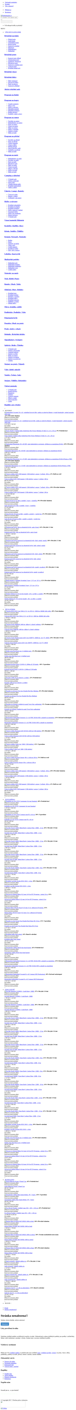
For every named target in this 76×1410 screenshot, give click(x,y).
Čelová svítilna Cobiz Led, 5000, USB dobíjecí (18, 749)
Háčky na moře (12, 170)
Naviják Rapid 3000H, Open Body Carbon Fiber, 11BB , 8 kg (22, 1076)
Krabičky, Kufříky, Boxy (13, 226)
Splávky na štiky (13, 354)
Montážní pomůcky (14, 110)
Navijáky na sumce (13, 121)
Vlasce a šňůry (12, 145)
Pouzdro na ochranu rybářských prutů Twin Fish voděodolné (22, 709)
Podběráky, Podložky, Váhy (15, 312)
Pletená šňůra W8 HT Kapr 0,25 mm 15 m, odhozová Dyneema (23, 912)
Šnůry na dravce (13, 84)
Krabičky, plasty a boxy (15, 114)
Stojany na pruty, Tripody (14, 364)
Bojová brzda (12, 44)
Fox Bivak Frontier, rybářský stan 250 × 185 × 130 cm (20, 1213)
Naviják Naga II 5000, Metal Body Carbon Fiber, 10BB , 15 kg (23, 859)
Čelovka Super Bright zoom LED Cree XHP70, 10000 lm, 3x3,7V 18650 (26, 643)
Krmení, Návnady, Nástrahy (15, 237)
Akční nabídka (8, 1375)
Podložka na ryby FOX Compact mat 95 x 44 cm (18, 819)
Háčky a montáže (13, 129)
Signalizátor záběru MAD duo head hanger (17, 952)
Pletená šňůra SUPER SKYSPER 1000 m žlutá (18, 1253)
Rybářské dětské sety (14, 68)
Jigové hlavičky (12, 399)
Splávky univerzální (14, 350)
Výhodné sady (12, 179)
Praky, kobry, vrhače (12, 329)
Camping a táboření (12, 176)
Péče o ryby (11, 105)
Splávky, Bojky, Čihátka (13, 345)
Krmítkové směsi (13, 248)
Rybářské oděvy (13, 298)
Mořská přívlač (12, 146)
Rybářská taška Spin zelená (12, 939)
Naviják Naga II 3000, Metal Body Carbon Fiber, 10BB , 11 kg (23, 833)
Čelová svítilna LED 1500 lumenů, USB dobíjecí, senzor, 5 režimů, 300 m (26, 479)
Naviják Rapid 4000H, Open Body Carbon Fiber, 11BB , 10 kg (23, 1089)
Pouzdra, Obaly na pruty (14, 323)
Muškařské (11, 51)
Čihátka (10, 360)
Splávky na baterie (13, 357)
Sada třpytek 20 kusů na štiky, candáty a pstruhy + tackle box (22, 519)
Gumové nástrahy (13, 396)
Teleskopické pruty (13, 60)
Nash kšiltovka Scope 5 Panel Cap (14, 1186)
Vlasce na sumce (13, 126)
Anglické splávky (13, 352)
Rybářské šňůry (10, 77)
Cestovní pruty (12, 66)
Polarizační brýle (10, 318)
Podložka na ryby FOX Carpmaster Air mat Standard (19, 806)
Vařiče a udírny (12, 187)
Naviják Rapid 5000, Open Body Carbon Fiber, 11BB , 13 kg (22, 1103)
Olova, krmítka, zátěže (13, 307)
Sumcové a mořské (13, 46)
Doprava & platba (9, 1361)
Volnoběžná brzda (13, 42)
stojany (54, 1353)
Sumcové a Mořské (13, 86)
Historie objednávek (10, 1377)
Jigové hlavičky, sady (14, 148)
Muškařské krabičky (14, 264)
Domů (6, 1308)
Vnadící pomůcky (13, 104)
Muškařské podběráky (14, 266)
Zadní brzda (11, 41)
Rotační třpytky (12, 391)
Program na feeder (11, 95)
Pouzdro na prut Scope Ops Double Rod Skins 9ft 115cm (21, 926)
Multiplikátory (12, 49)
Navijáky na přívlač (14, 140)
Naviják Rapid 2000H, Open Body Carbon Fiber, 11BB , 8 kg (22, 873)
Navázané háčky (13, 212)
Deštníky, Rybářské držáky (14, 334)
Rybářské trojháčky (13, 208)
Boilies (10, 240)
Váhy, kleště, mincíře (12, 370)
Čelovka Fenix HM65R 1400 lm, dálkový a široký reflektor (21, 629)
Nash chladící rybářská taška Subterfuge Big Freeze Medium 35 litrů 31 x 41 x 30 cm (29, 436)
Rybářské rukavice (13, 300)
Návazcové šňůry (13, 82)
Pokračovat (5, 1324)
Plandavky (11, 393)
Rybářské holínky (13, 295)
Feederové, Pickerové (14, 61)
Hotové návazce (13, 215)
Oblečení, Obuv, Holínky (13, 290)
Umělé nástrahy (12, 247)
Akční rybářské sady (12, 89)
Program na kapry (11, 100)
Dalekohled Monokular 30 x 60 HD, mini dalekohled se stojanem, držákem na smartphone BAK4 (33, 451)
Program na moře (11, 155)
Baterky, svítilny (13, 196)
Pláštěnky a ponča (13, 301)
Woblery (10, 394)
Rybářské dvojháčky (14, 207)
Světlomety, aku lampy (15, 198)
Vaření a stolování (13, 181)
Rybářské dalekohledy (14, 186)
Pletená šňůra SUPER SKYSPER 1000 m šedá (18, 1226)
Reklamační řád (9, 1365)
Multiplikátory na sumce (15, 123)
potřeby (17, 1353)
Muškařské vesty (13, 268)
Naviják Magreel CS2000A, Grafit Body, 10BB (18, 996)
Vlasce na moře (12, 167)
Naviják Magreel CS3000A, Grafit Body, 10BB (18, 1009)
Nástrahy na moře (11, 273)
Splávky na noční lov (14, 359)
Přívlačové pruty (13, 63)
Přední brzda (12, 39)
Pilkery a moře (12, 398)
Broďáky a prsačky (13, 296)
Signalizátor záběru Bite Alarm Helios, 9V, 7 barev (19, 1200)
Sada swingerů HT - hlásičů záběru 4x (15, 1279)
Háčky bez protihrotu (14, 213)
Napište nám (8, 1374)
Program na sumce (11, 117)
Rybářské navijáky (11, 36)
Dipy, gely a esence (14, 250)
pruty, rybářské (41, 1353)
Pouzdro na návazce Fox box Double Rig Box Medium (20, 696)
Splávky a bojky (13, 131)
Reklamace (7, 1379)
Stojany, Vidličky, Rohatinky (15, 381)
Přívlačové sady (12, 163)
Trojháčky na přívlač (14, 150)
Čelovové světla (13, 194)
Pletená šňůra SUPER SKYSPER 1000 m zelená (18, 1239)
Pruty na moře (12, 162)
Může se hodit (12, 133)
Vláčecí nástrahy (13, 143)
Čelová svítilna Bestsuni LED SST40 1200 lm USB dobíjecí (22, 736)
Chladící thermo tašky (14, 184)
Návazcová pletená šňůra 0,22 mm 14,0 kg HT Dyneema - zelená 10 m (25, 899)
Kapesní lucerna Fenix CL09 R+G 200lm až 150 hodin (20, 669)
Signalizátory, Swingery (13, 340)
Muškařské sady (13, 263)
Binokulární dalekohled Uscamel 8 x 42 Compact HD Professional (23, 979)
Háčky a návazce (13, 107)
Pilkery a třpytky (13, 168)
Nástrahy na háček (13, 243)
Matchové (11, 47)
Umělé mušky (12, 269)
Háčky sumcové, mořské (15, 210)
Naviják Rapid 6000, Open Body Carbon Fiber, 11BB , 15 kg (22, 1116)
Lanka (10, 401)
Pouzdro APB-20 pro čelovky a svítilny (16, 682)
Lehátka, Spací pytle (12, 254)
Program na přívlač (11, 136)
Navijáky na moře (13, 160)
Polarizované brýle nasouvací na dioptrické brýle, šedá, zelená (22, 559)
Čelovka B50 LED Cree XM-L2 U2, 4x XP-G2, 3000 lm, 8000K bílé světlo (26, 616)
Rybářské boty (12, 293)
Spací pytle (11, 182)
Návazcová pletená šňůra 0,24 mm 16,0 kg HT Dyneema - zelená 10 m (25, 1169)
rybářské (12, 1353)
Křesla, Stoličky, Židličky (14, 231)
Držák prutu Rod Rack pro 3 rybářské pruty (17, 656)
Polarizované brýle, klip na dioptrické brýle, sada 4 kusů (20, 532)
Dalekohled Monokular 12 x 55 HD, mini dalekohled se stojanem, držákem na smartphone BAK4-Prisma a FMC (37, 465)
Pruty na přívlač (12, 141)
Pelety (10, 242)
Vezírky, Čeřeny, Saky (12, 375)
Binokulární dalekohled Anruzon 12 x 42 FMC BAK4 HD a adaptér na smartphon (28, 722)
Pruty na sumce (12, 124)
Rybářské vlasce (10, 72)
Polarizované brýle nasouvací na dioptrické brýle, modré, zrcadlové (24, 572)
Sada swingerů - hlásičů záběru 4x (14, 1266)
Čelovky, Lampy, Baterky (14, 191)
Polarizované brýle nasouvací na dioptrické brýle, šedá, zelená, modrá (24, 545)
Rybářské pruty (10, 55)
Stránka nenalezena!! (10, 1309)
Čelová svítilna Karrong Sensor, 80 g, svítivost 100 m (20, 762)
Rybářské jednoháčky (14, 205)
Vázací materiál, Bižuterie (14, 220)
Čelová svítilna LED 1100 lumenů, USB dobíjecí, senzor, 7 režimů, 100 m (26, 492)
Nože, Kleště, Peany (11, 279)
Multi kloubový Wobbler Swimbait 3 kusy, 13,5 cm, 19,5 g (21, 585)
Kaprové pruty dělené (14, 58)
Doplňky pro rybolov (12, 405)
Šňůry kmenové (12, 81)
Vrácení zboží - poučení (11, 1366)
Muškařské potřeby (11, 259)
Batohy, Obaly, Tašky (12, 284)
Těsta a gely (11, 245)
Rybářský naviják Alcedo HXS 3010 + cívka (17, 886)
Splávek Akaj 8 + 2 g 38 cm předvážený (16, 1293)
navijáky (48, 1353)
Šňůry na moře (12, 165)
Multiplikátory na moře (15, 158)
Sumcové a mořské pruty (15, 65)
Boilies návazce (12, 112)
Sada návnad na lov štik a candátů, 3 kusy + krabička (19, 505)
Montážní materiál (13, 109)
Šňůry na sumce (13, 128)
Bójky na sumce (13, 355)
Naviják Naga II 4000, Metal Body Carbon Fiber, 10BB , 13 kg (23, 846)
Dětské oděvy (12, 303)
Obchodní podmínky (10, 1363)
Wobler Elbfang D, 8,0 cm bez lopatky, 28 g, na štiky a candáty (23, 599)
